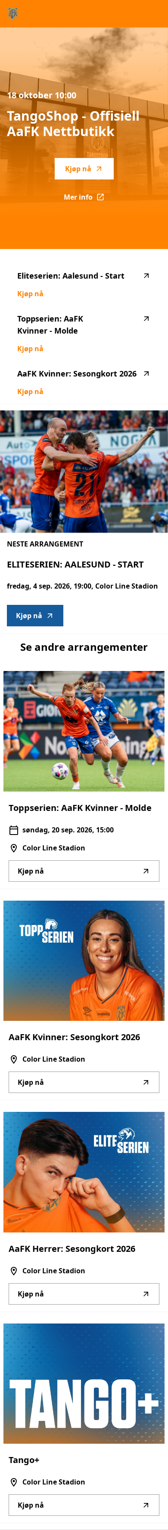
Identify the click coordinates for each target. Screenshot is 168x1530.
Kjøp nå (78, 168)
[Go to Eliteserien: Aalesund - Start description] (84, 471)
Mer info (89, 199)
